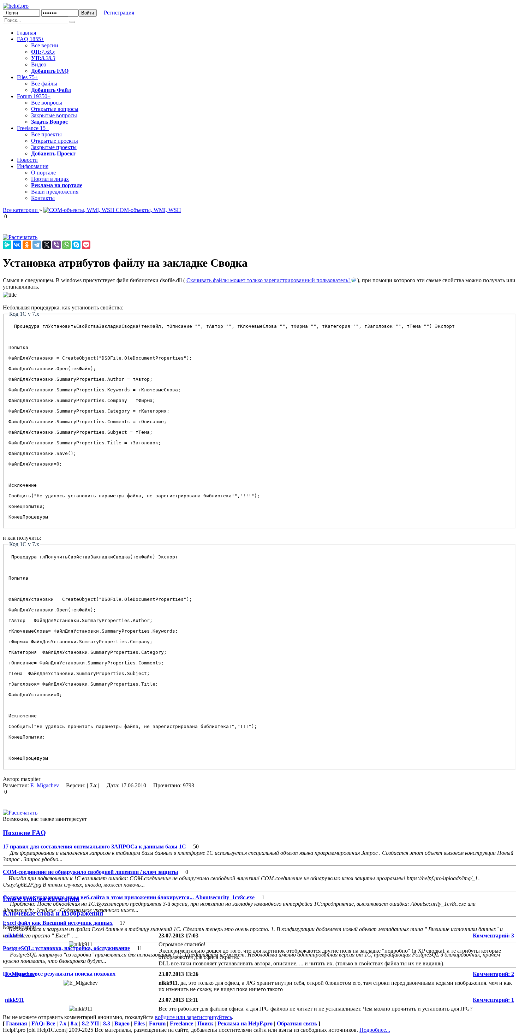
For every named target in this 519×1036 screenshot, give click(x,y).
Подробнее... (374, 1030)
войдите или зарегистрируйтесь (193, 1017)
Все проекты (46, 134)
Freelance (33, 128)
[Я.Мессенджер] (7, 245)
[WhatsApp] (66, 245)
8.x (51, 52)
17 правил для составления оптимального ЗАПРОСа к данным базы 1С (94, 846)
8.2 (44, 58)
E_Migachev (44, 785)
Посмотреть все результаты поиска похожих (59, 974)
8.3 (51, 58)
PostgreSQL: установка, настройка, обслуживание (66, 948)
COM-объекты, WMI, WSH (147, 210)
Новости (27, 160)
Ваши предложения (54, 192)
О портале (43, 173)
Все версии (44, 45)
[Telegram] (36, 245)
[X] (46, 245)
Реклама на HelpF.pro (245, 1023)
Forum (33, 96)
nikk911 (14, 936)
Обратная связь (297, 1023)
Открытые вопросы (54, 109)
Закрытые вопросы (54, 115)
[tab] (259, 833)
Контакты (43, 198)
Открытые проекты (54, 141)
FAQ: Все (43, 1023)
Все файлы (44, 84)
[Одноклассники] (27, 245)
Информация (32, 166)
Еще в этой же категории (41, 898)
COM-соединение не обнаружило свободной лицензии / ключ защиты (90, 872)
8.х (74, 1023)
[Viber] (56, 245)
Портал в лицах (50, 179)
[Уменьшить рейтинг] (7, 216)
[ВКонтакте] (17, 245)
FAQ (30, 39)
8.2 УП (90, 1023)
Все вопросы (46, 103)
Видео (38, 64)
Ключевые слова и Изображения (53, 913)
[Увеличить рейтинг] (3, 216)
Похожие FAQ (24, 832)
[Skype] (76, 245)
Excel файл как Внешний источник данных (58, 923)
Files (27, 77)
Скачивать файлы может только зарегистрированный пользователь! (268, 280)
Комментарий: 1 (493, 1000)
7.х (44, 52)
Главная (26, 33)
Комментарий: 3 (493, 936)
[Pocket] (86, 245)
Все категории (21, 210)
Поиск (205, 1023)
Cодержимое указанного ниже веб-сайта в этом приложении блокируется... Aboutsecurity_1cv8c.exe (129, 897)
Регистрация (119, 13)
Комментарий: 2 (493, 974)
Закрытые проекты (54, 147)
